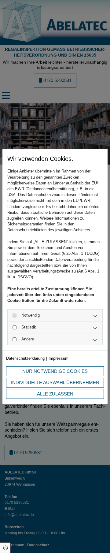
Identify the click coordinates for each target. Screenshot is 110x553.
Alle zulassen (55, 393)
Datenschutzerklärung (25, 358)
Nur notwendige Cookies (55, 371)
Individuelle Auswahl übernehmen (55, 382)
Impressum (58, 358)
